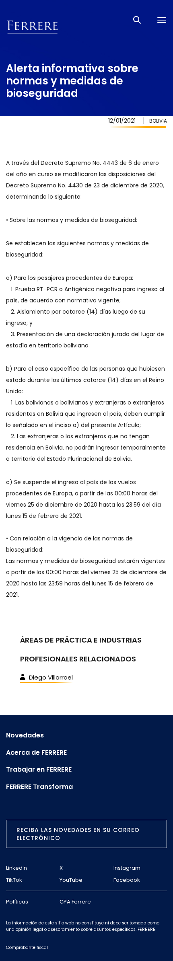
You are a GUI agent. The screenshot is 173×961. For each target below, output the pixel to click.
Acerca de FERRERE (36, 752)
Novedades (25, 735)
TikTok (14, 880)
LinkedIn (16, 868)
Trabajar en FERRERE (39, 769)
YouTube (71, 880)
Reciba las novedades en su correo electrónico (78, 834)
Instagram (126, 868)
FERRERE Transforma (39, 786)
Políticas (17, 902)
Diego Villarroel (51, 677)
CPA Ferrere (75, 902)
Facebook (126, 880)
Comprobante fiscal (27, 948)
